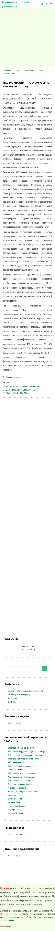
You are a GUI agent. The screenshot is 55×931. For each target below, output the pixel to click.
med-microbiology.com (17, 834)
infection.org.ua (14, 855)
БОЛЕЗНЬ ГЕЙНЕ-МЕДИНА (30, 386)
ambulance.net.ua (7, 920)
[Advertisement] (27, 37)
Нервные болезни (10, 73)
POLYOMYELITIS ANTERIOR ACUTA (16, 393)
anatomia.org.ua (14, 723)
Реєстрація (25, 649)
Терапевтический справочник (30, 70)
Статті (13, 70)
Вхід (33, 649)
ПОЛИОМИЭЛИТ (12, 386)
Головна (6, 70)
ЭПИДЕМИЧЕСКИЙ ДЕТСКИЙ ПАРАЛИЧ (18, 390)
